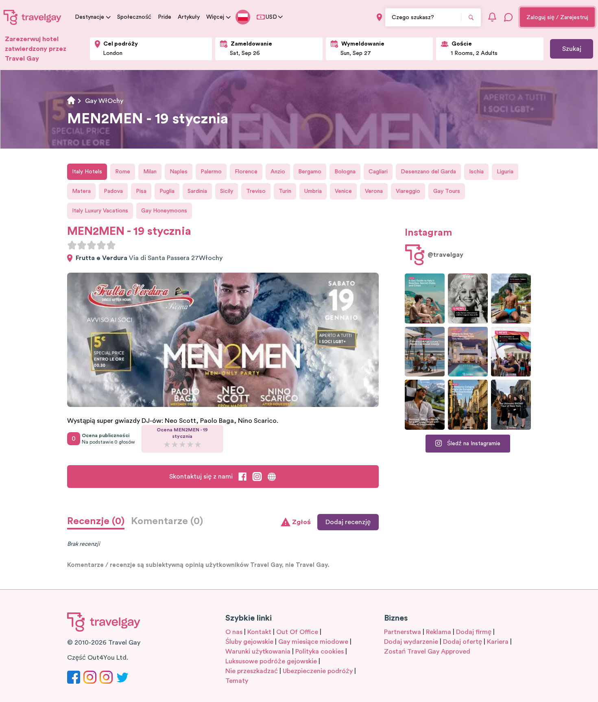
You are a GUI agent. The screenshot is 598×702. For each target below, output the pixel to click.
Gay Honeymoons (164, 211)
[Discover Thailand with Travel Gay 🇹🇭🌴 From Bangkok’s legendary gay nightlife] (511, 298)
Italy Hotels (87, 172)
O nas (233, 632)
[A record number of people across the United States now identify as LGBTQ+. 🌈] (511, 352)
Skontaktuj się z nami (201, 476)
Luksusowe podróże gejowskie (271, 661)
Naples (179, 172)
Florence (246, 172)
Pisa (141, 191)
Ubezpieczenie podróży (318, 671)
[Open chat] (508, 17)
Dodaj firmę (473, 632)
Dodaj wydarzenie (411, 642)
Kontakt (259, 632)
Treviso (256, 191)
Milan (150, 172)
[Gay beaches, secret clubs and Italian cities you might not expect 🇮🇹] (425, 298)
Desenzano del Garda (428, 172)
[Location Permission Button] (379, 17)
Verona (374, 191)
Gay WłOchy (104, 101)
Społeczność (134, 17)
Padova (113, 191)
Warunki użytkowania (257, 651)
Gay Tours (446, 191)
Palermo (211, 172)
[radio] (72, 245)
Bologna (345, 172)
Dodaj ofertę (462, 642)
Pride (164, 17)
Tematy (236, 681)
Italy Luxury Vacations (100, 211)
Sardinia (197, 191)
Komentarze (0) (167, 521)
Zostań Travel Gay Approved (427, 651)
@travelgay (445, 254)
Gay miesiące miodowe (313, 642)
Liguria (505, 172)
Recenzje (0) (95, 521)
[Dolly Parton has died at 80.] (468, 298)
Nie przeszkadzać (251, 671)
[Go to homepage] (32, 17)
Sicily (226, 191)
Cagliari (378, 172)
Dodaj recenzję (348, 522)
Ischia (476, 172)
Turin (285, 191)
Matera (81, 191)
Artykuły (189, 17)
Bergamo (309, 172)
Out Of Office (297, 632)
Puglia (167, 191)
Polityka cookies (319, 651)
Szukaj (571, 49)
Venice (343, 191)
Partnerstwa (402, 632)
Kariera (498, 642)
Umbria (313, 191)
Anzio (278, 172)
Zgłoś (301, 522)
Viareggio (408, 191)
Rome (122, 172)
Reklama (438, 632)
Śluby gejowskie (249, 642)
